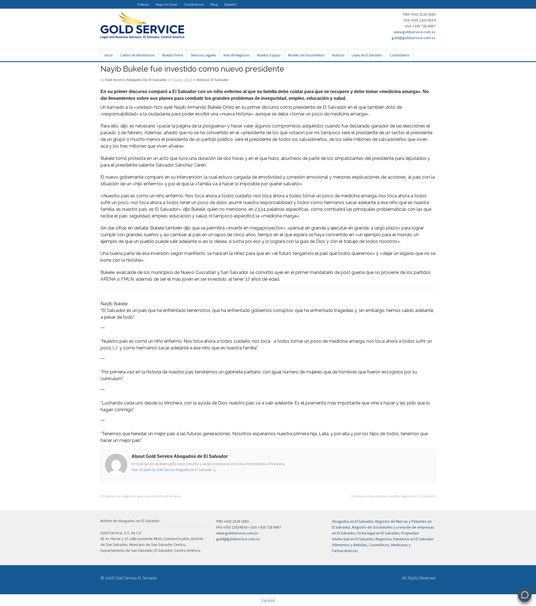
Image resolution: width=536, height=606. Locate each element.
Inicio (108, 55)
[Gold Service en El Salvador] (124, 1)
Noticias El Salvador (213, 80)
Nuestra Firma (172, 55)
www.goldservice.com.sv (415, 31)
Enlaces (143, 4)
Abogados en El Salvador (352, 521)
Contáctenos (194, 4)
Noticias (338, 55)
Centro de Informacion (137, 55)
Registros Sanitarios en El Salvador (404, 538)
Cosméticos (379, 544)
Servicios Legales (203, 55)
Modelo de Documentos (306, 55)
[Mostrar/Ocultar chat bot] (525, 595)
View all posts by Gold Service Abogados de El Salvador (173, 469)
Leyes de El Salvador (367, 55)
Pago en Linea (166, 4)
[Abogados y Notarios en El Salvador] (142, 35)
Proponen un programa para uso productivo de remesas (141, 496)
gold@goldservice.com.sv (414, 37)
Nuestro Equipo (269, 55)
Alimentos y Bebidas (350, 544)
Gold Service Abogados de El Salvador (136, 80)
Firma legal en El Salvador (378, 533)
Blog (214, 4)
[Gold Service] (103, 1)
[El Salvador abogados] (110, 1)
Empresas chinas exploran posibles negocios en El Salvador (392, 496)
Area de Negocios (236, 55)
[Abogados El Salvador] (117, 1)
